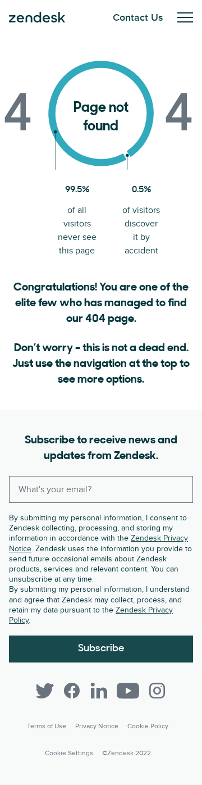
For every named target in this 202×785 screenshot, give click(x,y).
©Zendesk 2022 (126, 753)
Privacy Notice (96, 726)
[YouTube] (128, 691)
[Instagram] (157, 691)
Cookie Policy (147, 726)
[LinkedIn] (99, 691)
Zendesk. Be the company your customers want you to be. (37, 17)
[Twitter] (45, 691)
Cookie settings (69, 753)
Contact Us (138, 18)
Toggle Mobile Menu (185, 17)
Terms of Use (46, 726)
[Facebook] (72, 691)
